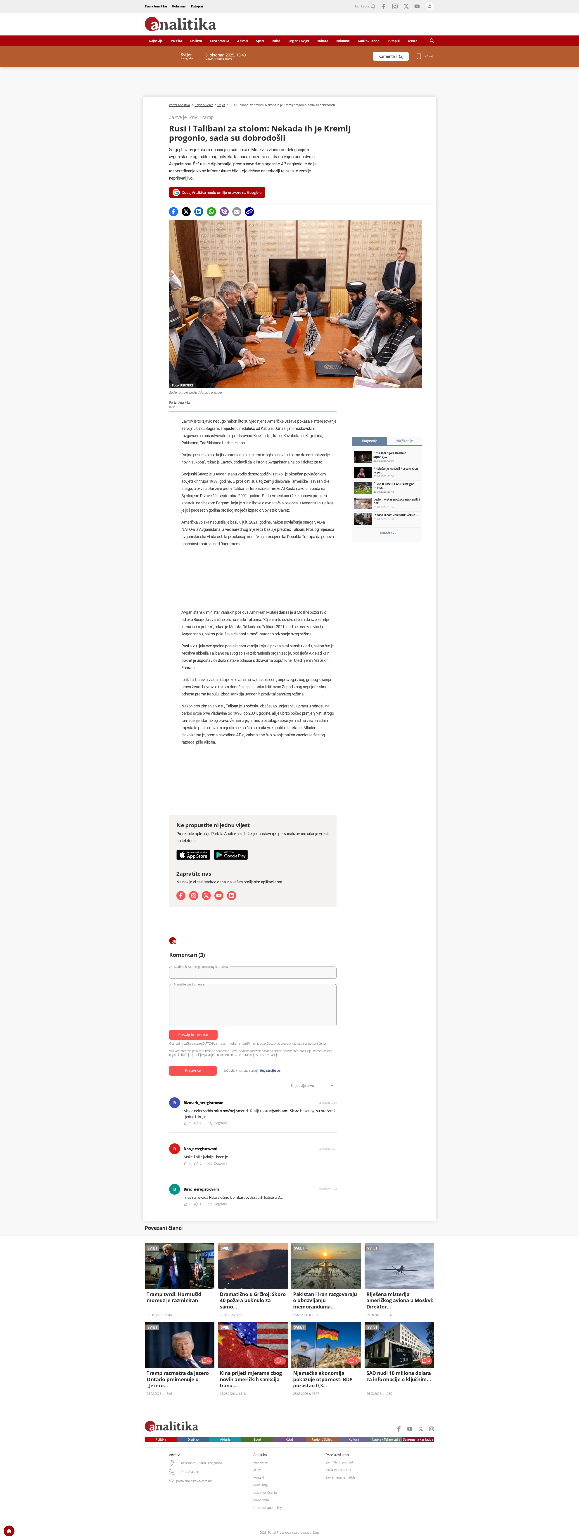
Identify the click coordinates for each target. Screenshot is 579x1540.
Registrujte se (270, 1071)
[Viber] (224, 211)
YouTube (417, 6)
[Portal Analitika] (180, 24)
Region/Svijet (204, 105)
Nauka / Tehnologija (386, 1439)
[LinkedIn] (231, 895)
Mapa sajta (261, 1500)
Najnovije (156, 41)
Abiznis (242, 41)
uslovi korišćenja (315, 1043)
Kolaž (276, 41)
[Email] (236, 211)
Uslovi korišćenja (265, 1493)
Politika (176, 41)
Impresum (260, 1462)
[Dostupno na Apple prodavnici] (193, 855)
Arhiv (257, 1470)
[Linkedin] (198, 211)
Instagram (395, 6)
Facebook (383, 6)
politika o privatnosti (289, 1043)
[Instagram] (193, 895)
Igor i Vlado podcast (339, 1462)
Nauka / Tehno (369, 41)
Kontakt (258, 1477)
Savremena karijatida (418, 1439)
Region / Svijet (298, 41)
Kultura (322, 41)
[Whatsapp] (211, 211)
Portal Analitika (179, 105)
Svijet (221, 105)
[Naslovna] (9, 1531)
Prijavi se (193, 1070)
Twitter (406, 6)
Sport (260, 41)
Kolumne (178, 6)
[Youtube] (218, 895)
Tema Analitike (156, 6)
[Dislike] (196, 1123)
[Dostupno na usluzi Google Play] (231, 855)
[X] (206, 895)
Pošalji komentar (193, 1034)
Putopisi (197, 6)
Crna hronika (219, 41)
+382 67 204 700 (187, 1472)
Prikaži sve (387, 533)
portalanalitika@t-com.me (194, 1481)
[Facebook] (173, 211)
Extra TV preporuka (339, 1470)
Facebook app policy (267, 1508)
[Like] (185, 1123)
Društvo (196, 41)
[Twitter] (186, 211)
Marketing (260, 1485)
